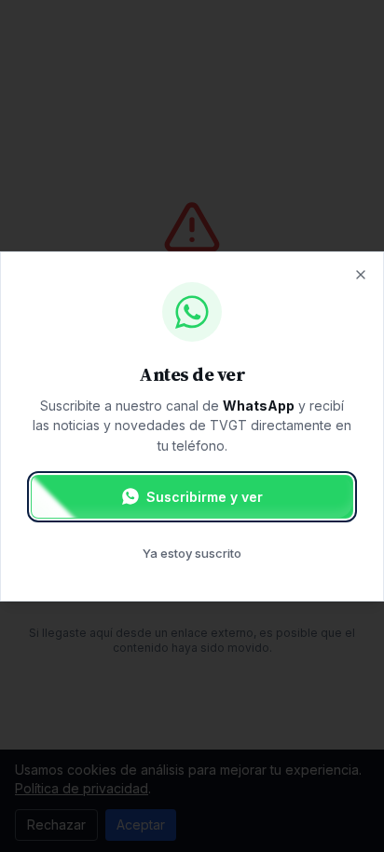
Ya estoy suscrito (192, 553)
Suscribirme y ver (204, 497)
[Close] (360, 273)
